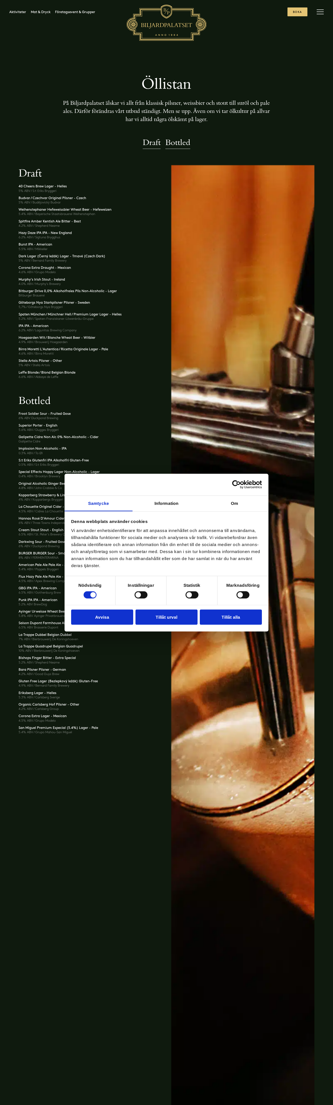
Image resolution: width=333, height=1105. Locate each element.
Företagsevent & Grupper (75, 12)
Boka (297, 12)
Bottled (177, 142)
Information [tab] (166, 503)
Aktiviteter (17, 12)
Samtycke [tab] (98, 503)
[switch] (141, 594)
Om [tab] (234, 503)
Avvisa (102, 617)
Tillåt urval (166, 617)
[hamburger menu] (320, 12)
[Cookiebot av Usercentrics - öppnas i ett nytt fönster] (242, 484)
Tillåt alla (231, 617)
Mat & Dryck (41, 12)
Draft (152, 142)
